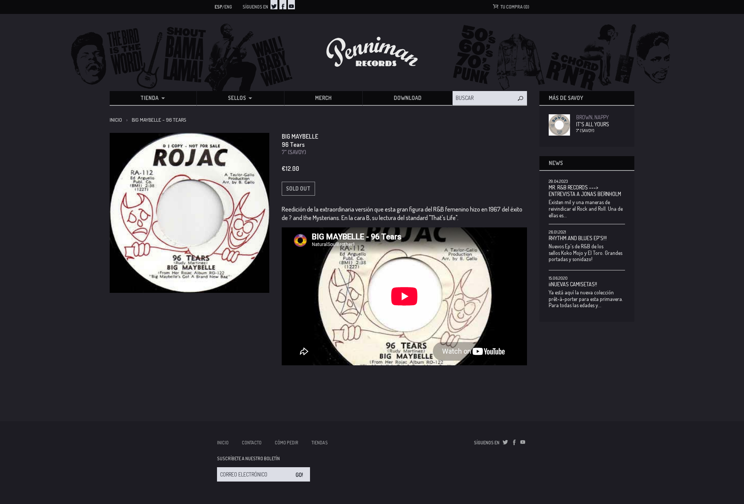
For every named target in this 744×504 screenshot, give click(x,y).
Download (408, 98)
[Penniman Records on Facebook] (282, 4)
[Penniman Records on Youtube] (291, 4)
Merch (323, 98)
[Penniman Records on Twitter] (273, 4)
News (556, 163)
